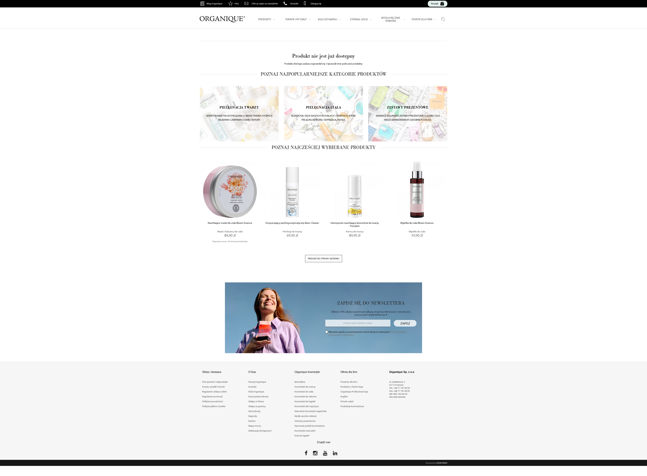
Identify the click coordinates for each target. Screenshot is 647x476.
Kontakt (294, 3)
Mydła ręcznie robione (306, 416)
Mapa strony (254, 425)
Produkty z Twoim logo (352, 386)
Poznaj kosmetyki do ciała (323, 109)
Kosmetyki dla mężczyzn (307, 406)
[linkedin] (335, 454)
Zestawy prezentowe (305, 420)
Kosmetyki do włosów (305, 396)
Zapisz (405, 323)
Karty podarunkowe (258, 396)
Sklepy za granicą (257, 406)
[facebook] (306, 454)
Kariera (251, 420)
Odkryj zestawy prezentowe (407, 109)
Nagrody (252, 416)
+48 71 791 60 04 (401, 387)
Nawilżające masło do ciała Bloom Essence (230, 222)
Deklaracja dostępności (259, 430)
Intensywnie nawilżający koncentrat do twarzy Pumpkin (355, 224)
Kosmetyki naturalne (305, 430)
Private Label (347, 401)
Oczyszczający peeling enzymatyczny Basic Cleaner (292, 222)
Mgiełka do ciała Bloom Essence (417, 222)
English (344, 396)
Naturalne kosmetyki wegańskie (311, 411)
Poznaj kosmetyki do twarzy (239, 109)
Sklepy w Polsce (256, 401)
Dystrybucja (254, 411)
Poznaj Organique (257, 381)
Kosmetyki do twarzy (305, 386)
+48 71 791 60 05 (401, 390)
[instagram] (315, 454)
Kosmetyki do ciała (304, 391)
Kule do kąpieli (302, 435)
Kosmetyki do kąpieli (305, 401)
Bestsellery (300, 381)
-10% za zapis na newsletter (264, 3)
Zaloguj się (316, 3)
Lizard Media (441, 463)
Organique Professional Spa (354, 391)
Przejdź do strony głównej (323, 258)
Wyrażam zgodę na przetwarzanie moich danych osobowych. (367, 333)
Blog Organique (214, 3)
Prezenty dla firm (349, 381)
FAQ (237, 3)
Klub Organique (256, 391)
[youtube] (325, 454)
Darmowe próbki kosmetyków (310, 425)
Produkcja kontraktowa (352, 406)
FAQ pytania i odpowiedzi (215, 381)
